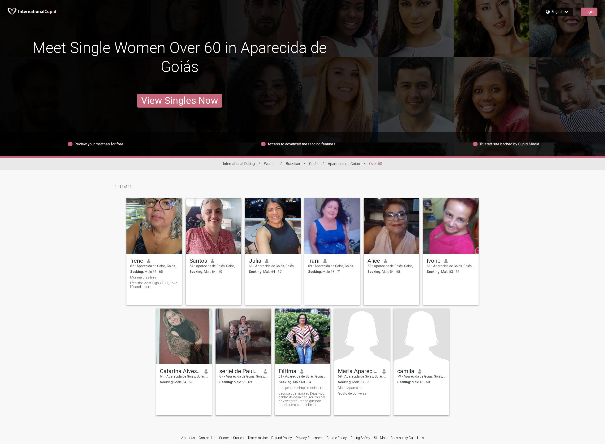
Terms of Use (257, 438)
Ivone (434, 260)
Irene (136, 260)
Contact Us (207, 438)
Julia (255, 260)
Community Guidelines (407, 438)
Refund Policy (281, 438)
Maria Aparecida (350, 388)
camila (405, 371)
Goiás (314, 163)
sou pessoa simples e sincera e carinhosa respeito (303, 388)
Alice (373, 260)
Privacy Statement (309, 438)
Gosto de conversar (353, 393)
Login (589, 11)
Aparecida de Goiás (344, 163)
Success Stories (231, 438)
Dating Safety (360, 438)
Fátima (287, 371)
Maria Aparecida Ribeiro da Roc (358, 371)
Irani (314, 260)
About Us (188, 438)
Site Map (380, 438)
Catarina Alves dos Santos (180, 371)
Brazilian (293, 163)
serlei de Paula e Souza (239, 371)
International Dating (239, 163)
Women (270, 163)
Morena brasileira (143, 277)
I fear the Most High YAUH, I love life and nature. (153, 285)
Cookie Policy (336, 438)
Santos (198, 260)
